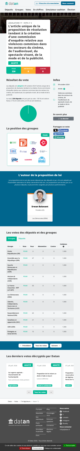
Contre (53, 246)
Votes (28, 9)
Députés (9, 9)
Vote (24, 246)
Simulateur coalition (55, 9)
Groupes (19, 9)
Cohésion (63, 244)
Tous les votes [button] (41, 346)
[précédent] (29, 392)
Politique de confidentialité (53, 448)
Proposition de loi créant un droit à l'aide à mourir (46, 375)
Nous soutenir (68, 3)
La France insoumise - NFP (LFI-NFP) (13, 288)
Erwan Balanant (40, 206)
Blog (48, 409)
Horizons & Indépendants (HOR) (12, 278)
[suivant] (51, 392)
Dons (37, 435)
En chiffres (38, 9)
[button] (64, 89)
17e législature (25, 401)
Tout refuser (25, 448)
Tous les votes (40, 392)
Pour (32, 246)
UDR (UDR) (11, 327)
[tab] (11, 239)
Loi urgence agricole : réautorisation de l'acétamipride (15, 375)
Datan (10, 401)
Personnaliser (38, 448)
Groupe (10, 246)
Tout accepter (70, 445)
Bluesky (65, 423)
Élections (72, 9)
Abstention (42, 246)
